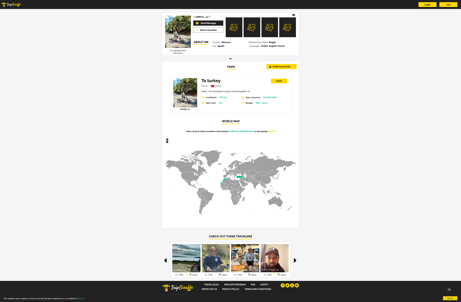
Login (428, 4)
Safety (264, 284)
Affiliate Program (235, 284)
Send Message (208, 23)
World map (231, 121)
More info (80, 298)
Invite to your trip (281, 66)
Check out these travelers (230, 236)
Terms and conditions (258, 289)
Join (448, 4)
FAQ (253, 284)
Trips (231, 67)
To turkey (211, 80)
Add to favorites (208, 30)
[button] (165, 259)
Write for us (209, 289)
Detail (279, 81)
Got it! (450, 298)
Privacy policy (230, 289)
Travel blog (211, 284)
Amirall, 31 (185, 109)
